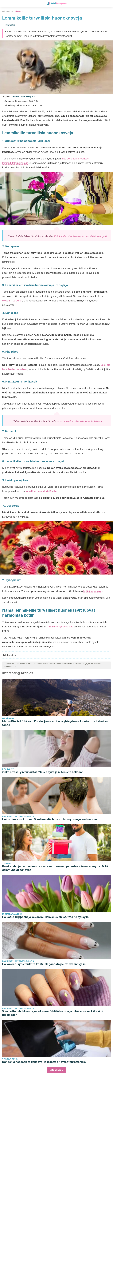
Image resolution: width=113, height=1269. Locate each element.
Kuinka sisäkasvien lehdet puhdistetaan (80, 421)
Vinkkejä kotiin (10, 1059)
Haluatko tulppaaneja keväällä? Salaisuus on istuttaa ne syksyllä (45, 917)
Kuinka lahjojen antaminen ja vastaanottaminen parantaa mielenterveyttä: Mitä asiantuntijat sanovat (55, 868)
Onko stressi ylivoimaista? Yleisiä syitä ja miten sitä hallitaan (42, 772)
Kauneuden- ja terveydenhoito (18, 816)
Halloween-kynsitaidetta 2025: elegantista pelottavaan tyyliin (44, 964)
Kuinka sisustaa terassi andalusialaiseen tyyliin (81, 236)
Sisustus (18, 11)
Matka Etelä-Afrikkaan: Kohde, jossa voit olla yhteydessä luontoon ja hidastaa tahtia (55, 723)
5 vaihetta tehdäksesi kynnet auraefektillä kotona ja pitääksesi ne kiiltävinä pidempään (52, 1013)
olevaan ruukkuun (12, 300)
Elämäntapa (7, 11)
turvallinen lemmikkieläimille (41, 491)
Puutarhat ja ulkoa (12, 914)
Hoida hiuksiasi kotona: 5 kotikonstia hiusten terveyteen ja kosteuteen (49, 819)
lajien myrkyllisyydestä (60, 626)
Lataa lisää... (56, 1070)
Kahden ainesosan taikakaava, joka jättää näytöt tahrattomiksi (44, 1062)
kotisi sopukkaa (92, 591)
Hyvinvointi (8, 769)
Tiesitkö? (7, 863)
